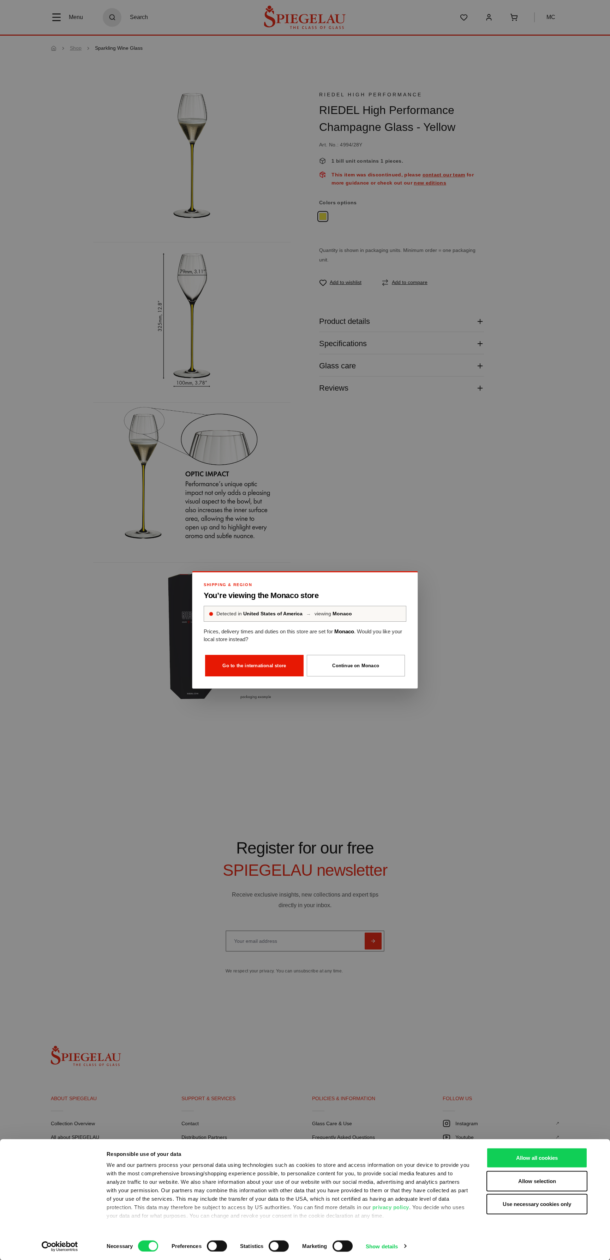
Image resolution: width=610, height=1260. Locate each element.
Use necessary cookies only (537, 1204)
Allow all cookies (537, 1158)
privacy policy (390, 1207)
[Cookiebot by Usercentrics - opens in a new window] (60, 1246)
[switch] (217, 1246)
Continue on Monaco (355, 665)
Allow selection (537, 1181)
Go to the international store (254, 665)
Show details (382, 1246)
